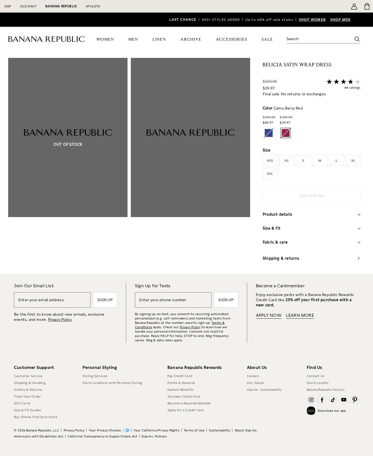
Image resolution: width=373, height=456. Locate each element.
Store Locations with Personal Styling (112, 383)
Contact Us (315, 376)
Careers (253, 376)
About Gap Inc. (246, 430)
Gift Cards (22, 403)
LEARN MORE (300, 315)
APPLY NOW (269, 315)
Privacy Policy (190, 327)
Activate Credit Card (183, 396)
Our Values (255, 383)
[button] (129, 166)
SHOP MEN (340, 20)
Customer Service (28, 376)
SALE (267, 39)
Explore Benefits (180, 390)
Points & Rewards (181, 383)
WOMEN (105, 39)
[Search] (357, 39)
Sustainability (219, 430)
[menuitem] (105, 39)
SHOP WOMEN (312, 20)
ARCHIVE (191, 39)
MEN (133, 39)
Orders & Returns (28, 390)
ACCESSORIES (231, 39)
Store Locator (318, 383)
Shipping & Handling (30, 383)
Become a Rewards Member (189, 403)
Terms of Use (194, 430)
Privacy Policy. (60, 319)
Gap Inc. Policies (154, 436)
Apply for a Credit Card (185, 410)
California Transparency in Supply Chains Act (102, 436)
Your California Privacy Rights (157, 430)
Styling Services (95, 376)
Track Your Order (27, 396)
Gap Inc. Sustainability (264, 390)
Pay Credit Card (179, 376)
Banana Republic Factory (326, 390)
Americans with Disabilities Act (38, 436)
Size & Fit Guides (27, 410)
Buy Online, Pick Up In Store (36, 417)
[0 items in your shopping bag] (366, 6)
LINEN (159, 39)
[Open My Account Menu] (354, 6)
